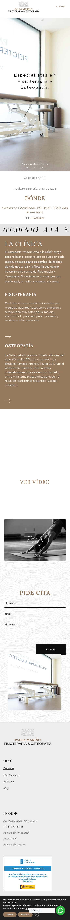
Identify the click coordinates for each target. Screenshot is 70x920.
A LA (51, 229)
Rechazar (25, 914)
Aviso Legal (10, 838)
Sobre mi (8, 781)
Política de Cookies (14, 844)
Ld (41, 167)
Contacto (8, 768)
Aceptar (9, 914)
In (33, 167)
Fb (26, 167)
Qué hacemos (11, 775)
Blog (5, 788)
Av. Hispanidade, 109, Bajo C (20, 821)
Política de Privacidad (15, 833)
